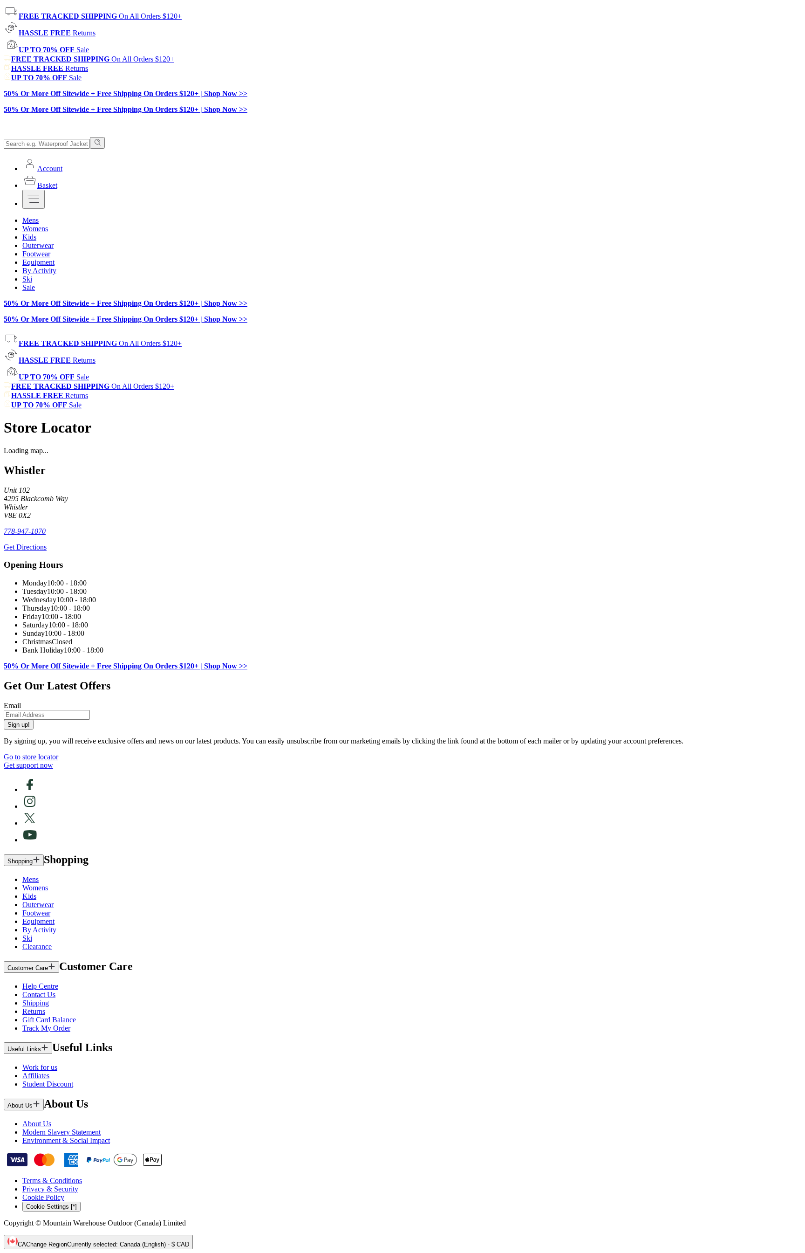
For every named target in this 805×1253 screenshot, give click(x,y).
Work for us (39, 1067)
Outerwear (38, 905)
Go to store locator (31, 757)
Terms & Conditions (52, 1180)
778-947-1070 (25, 531)
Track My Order (46, 1028)
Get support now (28, 765)
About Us (20, 1105)
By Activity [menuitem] (39, 271)
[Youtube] (29, 840)
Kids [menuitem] (29, 237)
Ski (27, 938)
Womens (35, 888)
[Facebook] (29, 789)
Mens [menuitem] (30, 220)
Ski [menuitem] (27, 279)
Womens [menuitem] (35, 229)
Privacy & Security (50, 1189)
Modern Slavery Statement (61, 1132)
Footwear (36, 913)
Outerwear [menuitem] (38, 245)
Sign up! (18, 724)
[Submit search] (97, 143)
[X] (29, 823)
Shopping (20, 861)
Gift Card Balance (49, 1020)
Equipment (38, 921)
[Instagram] (29, 806)
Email (12, 705)
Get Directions (25, 547)
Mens (30, 879)
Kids (29, 896)
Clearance (37, 946)
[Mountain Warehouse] (46, 133)
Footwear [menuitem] (36, 254)
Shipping (35, 1003)
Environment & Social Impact (66, 1140)
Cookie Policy (43, 1197)
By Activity (39, 930)
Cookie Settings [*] (51, 1206)
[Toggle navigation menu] (33, 199)
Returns (33, 1011)
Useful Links (24, 1049)
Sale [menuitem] (28, 287)
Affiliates (35, 1076)
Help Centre (40, 986)
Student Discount (47, 1084)
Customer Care (27, 967)
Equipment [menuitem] (38, 262)
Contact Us (38, 994)
